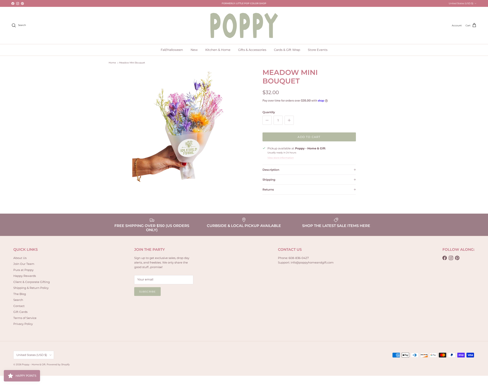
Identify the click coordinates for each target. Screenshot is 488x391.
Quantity (268, 112)
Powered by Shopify (58, 364)
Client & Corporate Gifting (31, 282)
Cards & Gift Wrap (287, 50)
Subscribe (147, 291)
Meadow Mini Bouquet (132, 62)
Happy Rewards (24, 276)
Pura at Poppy (23, 270)
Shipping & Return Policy (31, 288)
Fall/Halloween (172, 50)
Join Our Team (23, 264)
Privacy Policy (23, 324)
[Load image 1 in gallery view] (193, 129)
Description (270, 169)
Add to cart (309, 137)
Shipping (268, 179)
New (194, 50)
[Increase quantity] (289, 120)
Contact (19, 306)
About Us (19, 258)
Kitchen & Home (217, 50)
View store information (280, 157)
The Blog (19, 294)
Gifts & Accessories (252, 50)
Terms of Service (24, 318)
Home (112, 62)
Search (18, 300)
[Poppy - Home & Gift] (244, 25)
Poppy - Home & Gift (34, 364)
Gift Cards (20, 312)
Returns (268, 189)
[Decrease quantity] (267, 120)
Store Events (317, 50)
